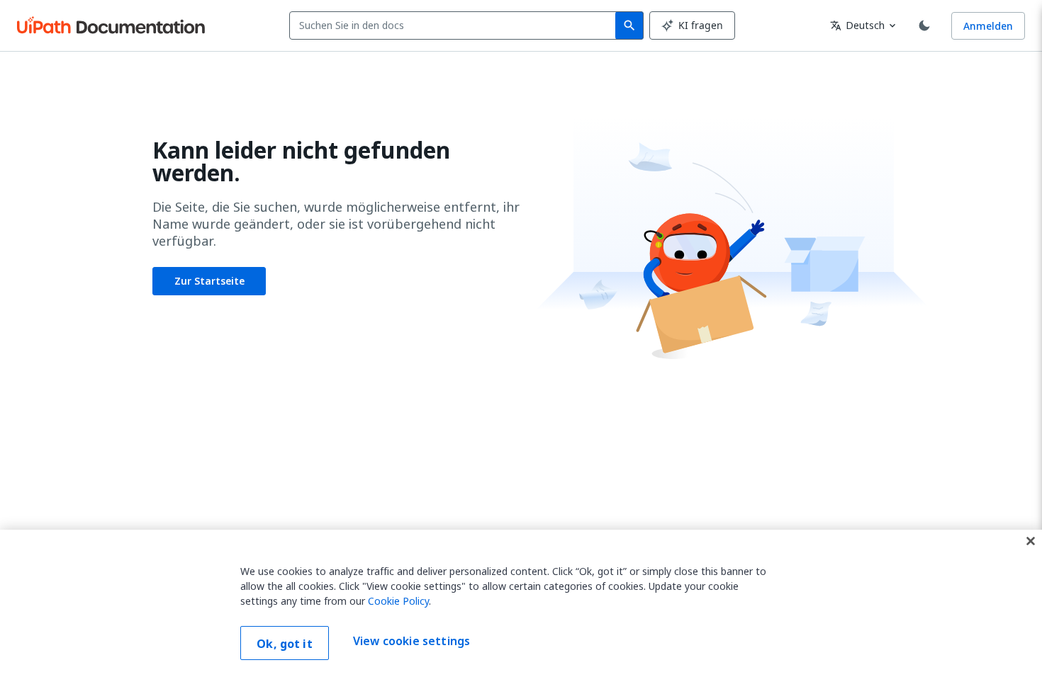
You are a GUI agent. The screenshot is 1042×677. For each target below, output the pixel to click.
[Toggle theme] (924, 25)
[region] (521, 603)
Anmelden (988, 25)
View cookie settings (411, 641)
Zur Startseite (209, 280)
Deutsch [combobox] (857, 25)
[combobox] (455, 25)
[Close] (1030, 541)
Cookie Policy (398, 600)
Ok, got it (285, 643)
